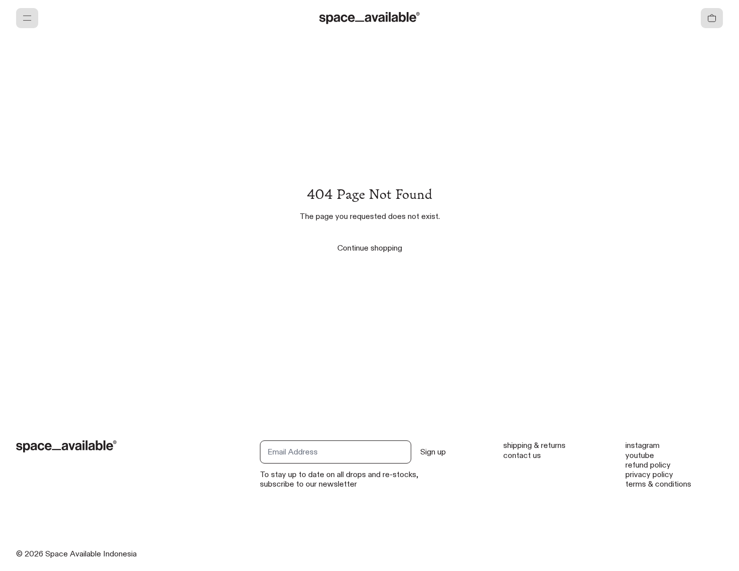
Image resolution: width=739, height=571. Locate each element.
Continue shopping (369, 248)
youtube (639, 455)
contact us (522, 455)
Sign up (433, 451)
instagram (642, 445)
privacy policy (649, 474)
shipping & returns (534, 445)
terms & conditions (658, 484)
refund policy (648, 465)
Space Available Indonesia (91, 553)
